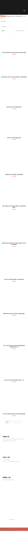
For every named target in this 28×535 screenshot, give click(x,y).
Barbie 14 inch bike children (14, 174)
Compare (24, 40)
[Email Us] (4, 474)
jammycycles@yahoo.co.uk (8, 480)
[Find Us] (4, 433)
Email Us (7, 477)
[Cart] (19, 533)
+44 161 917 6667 (6, 459)
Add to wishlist (24, 44)
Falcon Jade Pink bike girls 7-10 (14, 380)
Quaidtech (17, 519)
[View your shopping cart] (25, 4)
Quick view (24, 37)
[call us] (5, 454)
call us (6, 457)
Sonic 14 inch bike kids (14, 137)
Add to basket (14, 49)
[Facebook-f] (5, 497)
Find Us (6, 437)
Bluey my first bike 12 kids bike (14, 279)
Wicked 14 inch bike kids (14, 107)
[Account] (10, 533)
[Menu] (25, 10)
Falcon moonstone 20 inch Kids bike (14, 413)
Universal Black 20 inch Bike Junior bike (14, 77)
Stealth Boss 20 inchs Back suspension (14, 52)
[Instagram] (14, 497)
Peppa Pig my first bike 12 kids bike (14, 313)
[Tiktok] (18, 497)
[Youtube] (22, 497)
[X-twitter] (9, 497)
